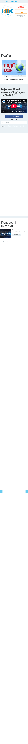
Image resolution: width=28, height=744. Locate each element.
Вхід (7, 1)
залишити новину (21, 12)
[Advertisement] (14, 37)
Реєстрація (14, 1)
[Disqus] (14, 153)
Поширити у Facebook (15, 117)
